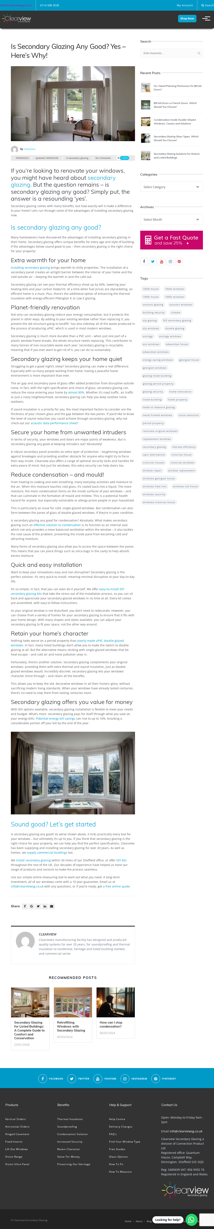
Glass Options (118, 1156)
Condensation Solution (72, 1134)
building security (154, 312)
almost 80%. (76, 392)
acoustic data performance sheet (54, 423)
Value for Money (68, 1156)
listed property (177, 399)
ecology (148, 336)
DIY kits (121, 860)
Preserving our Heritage (73, 1164)
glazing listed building (157, 375)
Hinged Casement (17, 1134)
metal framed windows (157, 415)
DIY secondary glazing (177, 320)
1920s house (151, 288)
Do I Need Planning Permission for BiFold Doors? (177, 87)
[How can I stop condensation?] (116, 1004)
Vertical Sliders (15, 1119)
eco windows (151, 344)
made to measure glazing (159, 407)
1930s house (151, 296)
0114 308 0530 (49, 5)
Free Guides (117, 1149)
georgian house (189, 359)
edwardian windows (156, 351)
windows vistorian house (159, 502)
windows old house (185, 486)
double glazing (175, 328)
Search (209, 5)
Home (128, 1221)
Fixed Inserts (14, 1141)
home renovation (180, 391)
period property (153, 423)
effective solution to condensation (57, 525)
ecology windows (170, 336)
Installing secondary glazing (30, 268)
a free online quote (116, 886)
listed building (152, 399)
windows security (154, 494)
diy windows (151, 328)
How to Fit (116, 1164)
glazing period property (158, 383)
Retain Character (68, 1149)
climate (175, 312)
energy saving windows (158, 359)
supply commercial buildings (47, 852)
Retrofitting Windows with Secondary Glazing (71, 1026)
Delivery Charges (120, 1126)
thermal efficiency (184, 446)
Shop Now (187, 18)
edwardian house (177, 344)
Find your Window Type (124, 1141)
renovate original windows (160, 431)
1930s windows (174, 296)
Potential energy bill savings (55, 718)
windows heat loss (155, 486)
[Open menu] (204, 18)
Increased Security (70, 1141)
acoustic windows (181, 304)
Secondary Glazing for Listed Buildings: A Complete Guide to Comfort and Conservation (29, 1030)
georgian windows (154, 367)
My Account (185, 5)
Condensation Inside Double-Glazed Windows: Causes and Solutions (175, 121)
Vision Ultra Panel (17, 1164)
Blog (149, 1221)
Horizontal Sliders (17, 1126)
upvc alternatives (154, 454)
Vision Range (14, 1156)
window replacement (181, 470)
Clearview (29, 149)
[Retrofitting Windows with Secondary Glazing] (73, 1004)
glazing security (153, 391)
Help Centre (117, 1119)
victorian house (182, 454)
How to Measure (120, 1171)
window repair (152, 470)
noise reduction (189, 415)
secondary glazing (78, 158)
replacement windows (157, 438)
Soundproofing (67, 1126)
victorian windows (182, 462)
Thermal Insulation (70, 1119)
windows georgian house (159, 478)
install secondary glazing (33, 860)
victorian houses (153, 462)
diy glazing (150, 320)
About (139, 1221)
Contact (196, 1221)
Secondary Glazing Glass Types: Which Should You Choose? (176, 138)
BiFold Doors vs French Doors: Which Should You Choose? (175, 104)
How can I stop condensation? (111, 1024)
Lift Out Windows (16, 1149)
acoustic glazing (153, 304)
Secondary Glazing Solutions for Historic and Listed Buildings (177, 155)
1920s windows (174, 288)
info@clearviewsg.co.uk (16, 5)
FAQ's (113, 1134)
